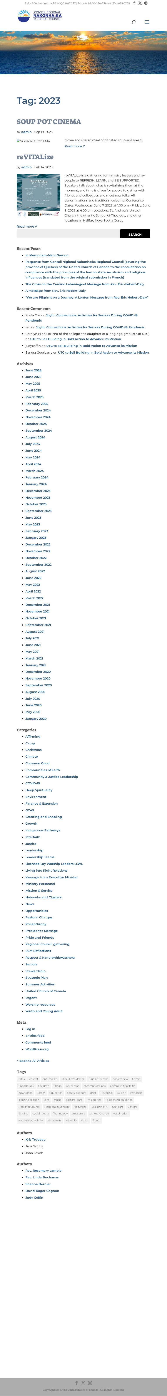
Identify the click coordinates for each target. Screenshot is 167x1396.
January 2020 (36, 719)
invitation (136, 1092)
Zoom (96, 1120)
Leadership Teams (39, 857)
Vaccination (120, 1113)
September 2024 (38, 431)
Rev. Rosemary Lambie (43, 1171)
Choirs (57, 1085)
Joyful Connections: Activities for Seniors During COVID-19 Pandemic (90, 327)
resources (79, 1106)
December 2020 (38, 672)
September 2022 (38, 565)
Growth (31, 824)
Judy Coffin (34, 1198)
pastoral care (74, 1099)
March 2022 (34, 598)
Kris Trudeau (35, 1139)
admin (26, 132)
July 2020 (32, 699)
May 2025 (32, 384)
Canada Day (26, 1085)
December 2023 (37, 491)
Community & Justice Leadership (51, 777)
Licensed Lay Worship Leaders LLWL (54, 864)
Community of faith (122, 1085)
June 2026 (33, 370)
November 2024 (38, 417)
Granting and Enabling (43, 817)
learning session (28, 1099)
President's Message (41, 931)
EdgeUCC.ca (40, 1357)
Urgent (31, 998)
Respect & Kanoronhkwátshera (50, 958)
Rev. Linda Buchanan (42, 1177)
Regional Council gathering (47, 944)
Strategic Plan (36, 978)
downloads (25, 1092)
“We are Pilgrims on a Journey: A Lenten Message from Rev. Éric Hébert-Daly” (86, 297)
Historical (106, 1092)
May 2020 (32, 712)
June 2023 (33, 518)
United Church (99, 1113)
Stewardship (35, 971)
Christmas (33, 750)
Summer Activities (40, 984)
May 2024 (32, 457)
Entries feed (35, 1036)
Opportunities (36, 911)
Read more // (75, 146)
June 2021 (33, 645)
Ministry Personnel (40, 884)
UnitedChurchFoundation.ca (50, 1353)
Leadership (34, 850)
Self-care (118, 1106)
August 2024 (35, 437)
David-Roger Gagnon (42, 1191)
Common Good (37, 763)
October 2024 (36, 424)
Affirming (32, 736)
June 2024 (33, 451)
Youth (85, 1120)
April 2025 (33, 390)
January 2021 (35, 665)
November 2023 (37, 498)
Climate (31, 756)
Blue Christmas (98, 1079)
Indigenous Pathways (42, 830)
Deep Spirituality (38, 790)
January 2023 (35, 538)
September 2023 (38, 511)
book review (120, 1079)
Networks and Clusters (43, 897)
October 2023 (36, 504)
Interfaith (32, 837)
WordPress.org (37, 1049)
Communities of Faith (42, 770)
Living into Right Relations (46, 870)
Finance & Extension (41, 803)
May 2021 (32, 652)
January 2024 (36, 484)
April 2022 (33, 591)
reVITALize (35, 156)
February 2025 (36, 404)
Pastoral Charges (38, 917)
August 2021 (34, 632)
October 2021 (35, 618)
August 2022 (35, 571)
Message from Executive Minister (51, 877)
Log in (30, 1029)
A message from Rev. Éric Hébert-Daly (55, 291)
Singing (23, 1113)
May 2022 (32, 585)
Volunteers (55, 1120)
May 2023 (32, 524)
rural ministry (99, 1106)
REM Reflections (38, 951)
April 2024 (33, 464)
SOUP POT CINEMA (49, 121)
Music (57, 1099)
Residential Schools (56, 1106)
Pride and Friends (39, 938)
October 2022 (36, 558)
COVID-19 (32, 783)
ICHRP (121, 1092)
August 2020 (35, 692)
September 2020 (38, 685)
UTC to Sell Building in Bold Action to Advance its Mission (75, 339)
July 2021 (32, 638)
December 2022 (37, 544)
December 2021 (37, 605)
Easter (41, 1092)
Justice (31, 844)
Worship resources (40, 1005)
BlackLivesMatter (73, 1079)
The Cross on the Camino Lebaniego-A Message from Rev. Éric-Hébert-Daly (84, 284)
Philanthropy (35, 924)
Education (56, 1092)
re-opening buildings (118, 1099)
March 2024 (34, 471)
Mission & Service (39, 891)
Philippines (94, 1099)
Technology (60, 1113)
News (29, 904)
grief (93, 1092)
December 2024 (38, 410)
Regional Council (29, 1106)
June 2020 (33, 705)
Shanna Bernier (38, 1184)
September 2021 (38, 625)
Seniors (31, 964)
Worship (71, 1120)
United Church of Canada (45, 991)
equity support (76, 1092)
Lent (46, 1099)
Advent (33, 1079)
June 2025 (33, 377)
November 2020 (37, 678)
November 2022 (37, 551)
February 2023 (36, 531)
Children (43, 1085)
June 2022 (33, 578)
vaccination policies (30, 1120)
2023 (21, 1079)
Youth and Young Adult (44, 1011)
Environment (35, 797)
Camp (30, 743)
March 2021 (34, 658)
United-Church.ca (43, 1345)
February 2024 (36, 477)
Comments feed (38, 1042)
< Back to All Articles (33, 1061)
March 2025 (34, 397)
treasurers (78, 1113)
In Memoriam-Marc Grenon (46, 255)
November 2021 (37, 611)
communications (95, 1085)
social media (41, 1113)
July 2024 (32, 444)
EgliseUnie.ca (40, 1349)
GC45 (29, 810)
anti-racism (50, 1079)
